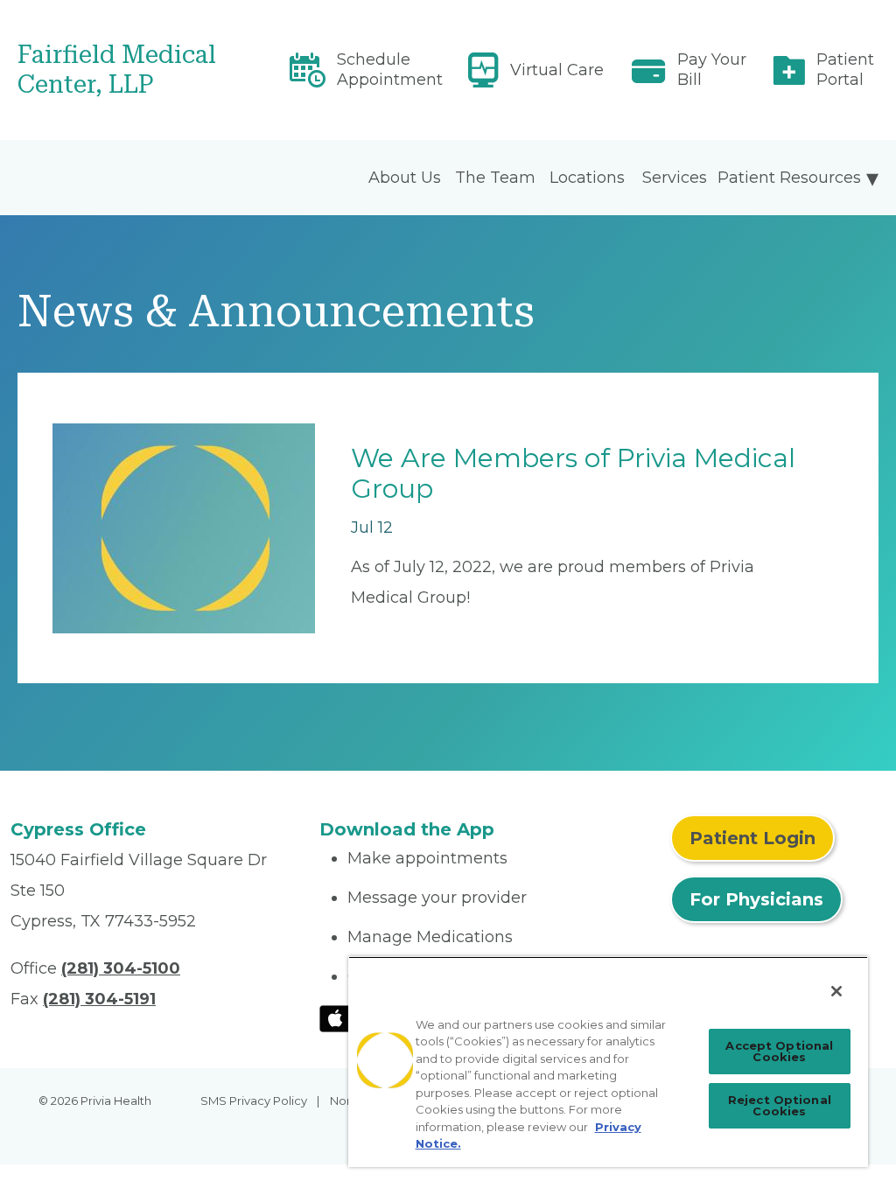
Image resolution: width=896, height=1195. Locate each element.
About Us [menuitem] (404, 177)
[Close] (836, 991)
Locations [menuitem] (587, 177)
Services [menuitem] (674, 177)
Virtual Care (557, 70)
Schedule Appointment (390, 69)
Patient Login (753, 838)
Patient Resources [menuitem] (789, 177)
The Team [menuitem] (495, 177)
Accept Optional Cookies (779, 1051)
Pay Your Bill (711, 69)
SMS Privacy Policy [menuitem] (253, 1101)
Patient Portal (845, 69)
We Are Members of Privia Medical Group (573, 473)
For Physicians (756, 899)
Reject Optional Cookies (779, 1105)
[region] (608, 1061)
